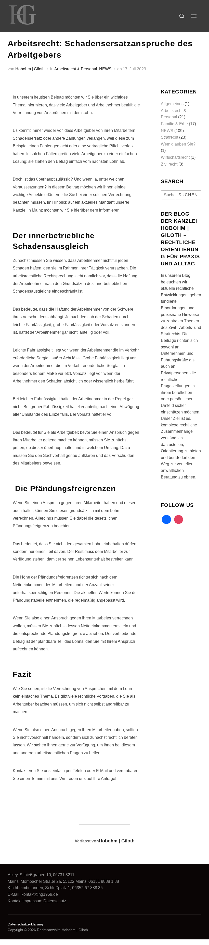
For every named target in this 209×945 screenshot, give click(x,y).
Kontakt (14, 901)
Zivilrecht (169, 164)
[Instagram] (157, 15)
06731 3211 (63, 875)
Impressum (32, 901)
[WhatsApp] (145, 15)
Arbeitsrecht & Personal (75, 69)
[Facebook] (169, 15)
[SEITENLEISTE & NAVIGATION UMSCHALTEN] (195, 16)
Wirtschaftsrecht (175, 157)
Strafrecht (169, 137)
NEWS (105, 69)
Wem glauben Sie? (178, 144)
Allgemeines (172, 104)
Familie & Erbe (174, 124)
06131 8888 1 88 (103, 881)
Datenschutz (54, 901)
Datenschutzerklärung (25, 924)
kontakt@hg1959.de (39, 894)
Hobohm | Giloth (30, 69)
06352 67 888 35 (87, 888)
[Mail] (133, 15)
